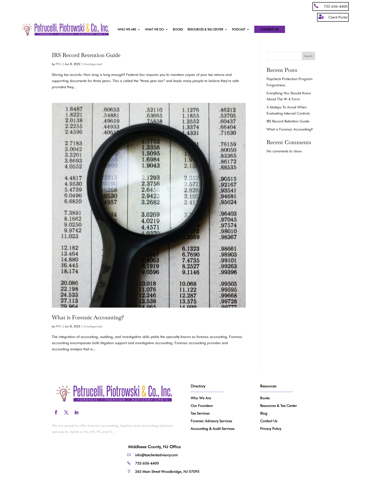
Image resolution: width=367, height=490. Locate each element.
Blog (263, 413)
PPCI (59, 64)
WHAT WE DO (154, 29)
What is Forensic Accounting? (88, 317)
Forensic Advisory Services (211, 421)
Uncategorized (92, 64)
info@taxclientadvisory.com (156, 455)
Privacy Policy (270, 428)
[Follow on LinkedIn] (76, 412)
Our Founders (202, 405)
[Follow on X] (66, 412)
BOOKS (178, 29)
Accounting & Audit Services (212, 428)
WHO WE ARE (127, 29)
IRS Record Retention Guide (86, 55)
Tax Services (200, 413)
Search (308, 56)
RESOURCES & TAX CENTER (205, 29)
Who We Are (201, 398)
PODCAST (238, 29)
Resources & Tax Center (278, 405)
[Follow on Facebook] (56, 412)
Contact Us (270, 29)
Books (265, 398)
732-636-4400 (335, 6)
